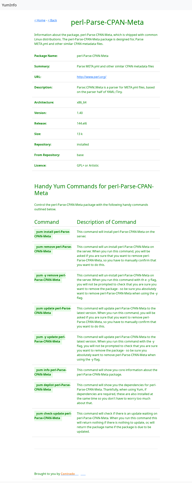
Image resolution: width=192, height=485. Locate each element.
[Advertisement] (16, 74)
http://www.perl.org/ (91, 77)
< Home (39, 20)
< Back (52, 20)
